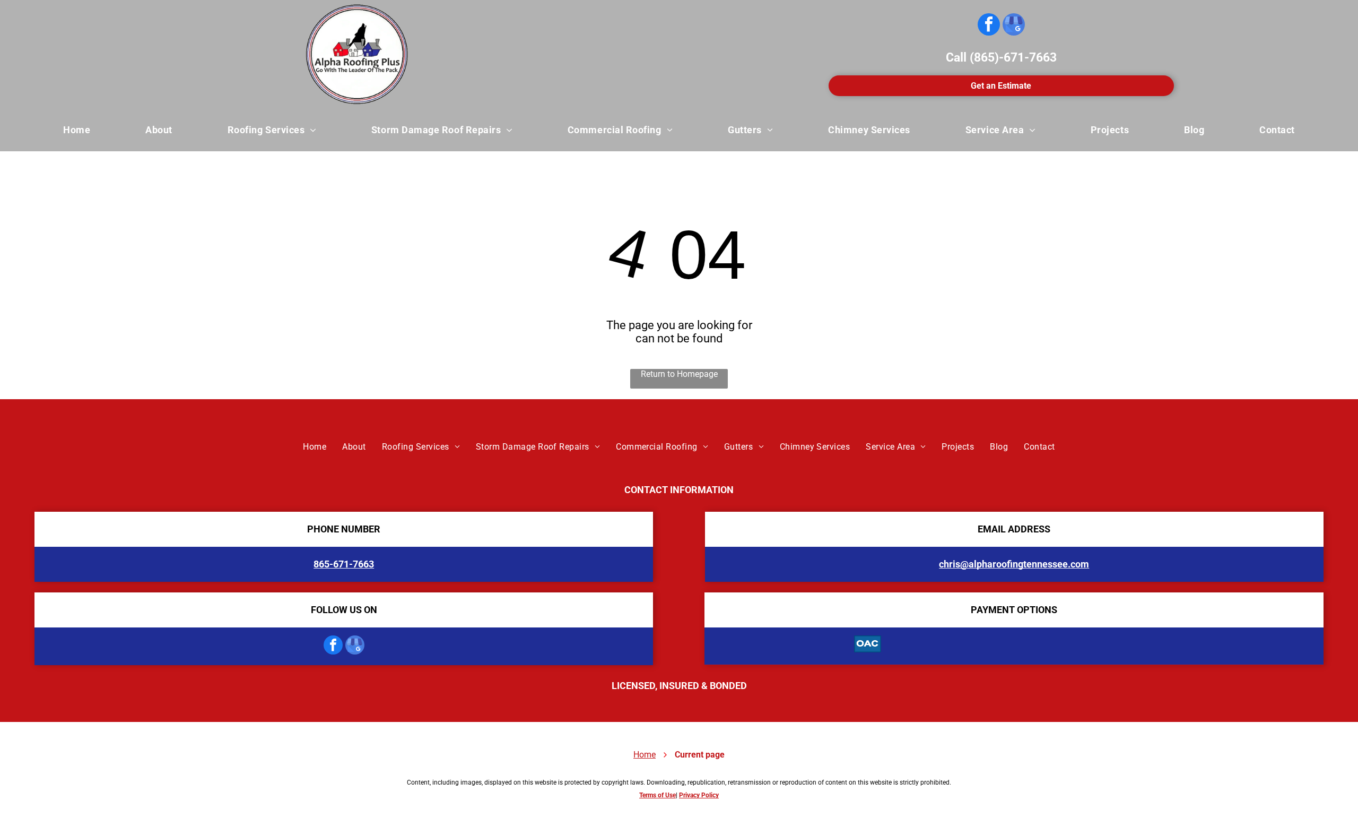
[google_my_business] (1014, 25)
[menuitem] (76, 130)
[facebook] (989, 25)
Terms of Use (657, 795)
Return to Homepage (679, 374)
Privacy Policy (699, 795)
